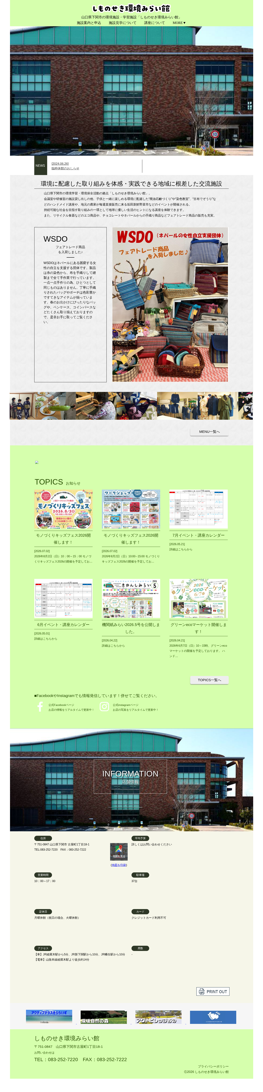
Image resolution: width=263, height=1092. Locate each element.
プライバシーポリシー (213, 1066)
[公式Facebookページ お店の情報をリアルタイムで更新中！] (40, 711)
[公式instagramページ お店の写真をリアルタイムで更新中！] (104, 711)
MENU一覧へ (209, 432)
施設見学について (123, 23)
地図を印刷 (119, 865)
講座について (154, 23)
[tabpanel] (131, 84)
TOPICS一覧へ (209, 680)
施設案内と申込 (89, 23)
